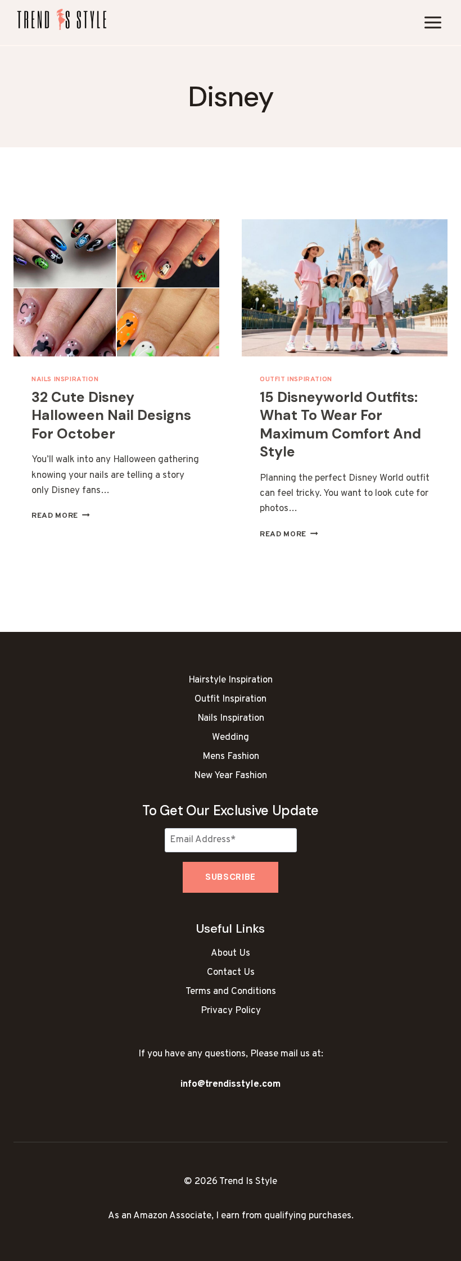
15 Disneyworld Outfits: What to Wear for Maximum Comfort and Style (340, 425)
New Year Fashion (230, 776)
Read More (60, 516)
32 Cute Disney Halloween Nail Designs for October (111, 415)
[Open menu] (433, 22)
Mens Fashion (230, 757)
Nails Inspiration (64, 379)
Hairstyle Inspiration (230, 680)
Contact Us (231, 972)
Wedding (230, 737)
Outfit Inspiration (296, 379)
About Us (230, 953)
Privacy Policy (231, 1011)
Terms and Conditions (231, 992)
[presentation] (116, 287)
